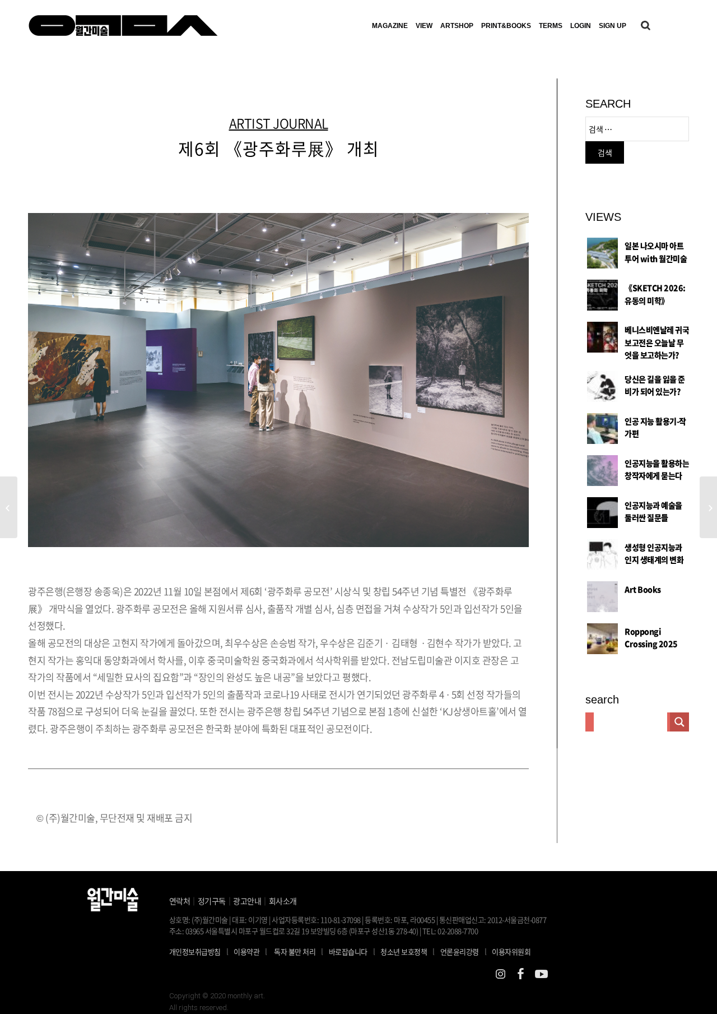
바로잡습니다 (348, 951)
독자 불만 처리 (294, 951)
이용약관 (246, 951)
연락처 (179, 900)
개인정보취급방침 (195, 951)
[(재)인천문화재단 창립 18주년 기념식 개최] (708, 507)
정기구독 (212, 900)
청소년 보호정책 (407, 951)
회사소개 (283, 900)
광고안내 (247, 900)
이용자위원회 (511, 951)
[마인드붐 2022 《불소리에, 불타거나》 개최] (8, 507)
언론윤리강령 (463, 951)
